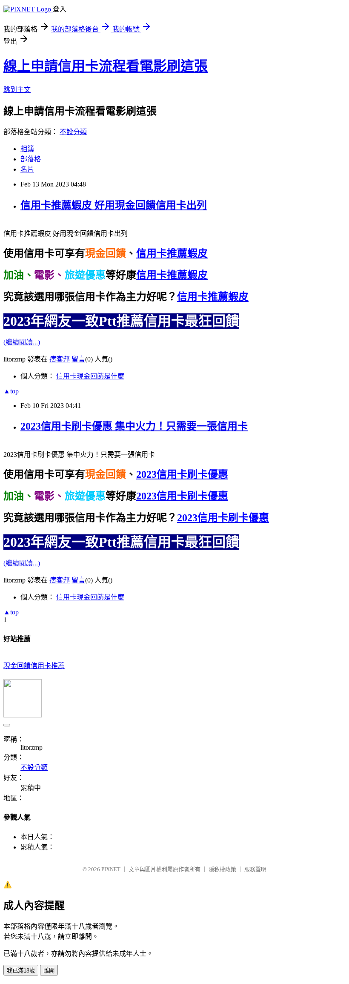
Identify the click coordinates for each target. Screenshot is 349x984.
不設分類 (73, 131)
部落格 (30, 159)
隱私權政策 (222, 869)
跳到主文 (17, 89)
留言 (78, 359)
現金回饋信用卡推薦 (34, 665)
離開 (48, 970)
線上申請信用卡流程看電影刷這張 (105, 66)
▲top (11, 391)
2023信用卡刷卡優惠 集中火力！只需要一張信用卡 (134, 426)
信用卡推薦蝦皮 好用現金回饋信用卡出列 (113, 205)
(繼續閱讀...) (21, 342)
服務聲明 (255, 869)
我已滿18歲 (21, 970)
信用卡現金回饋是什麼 (90, 376)
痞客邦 (59, 359)
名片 (27, 169)
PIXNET (110, 869)
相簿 (27, 148)
